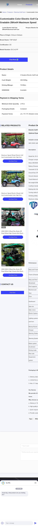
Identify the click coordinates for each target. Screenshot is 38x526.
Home (19, 5)
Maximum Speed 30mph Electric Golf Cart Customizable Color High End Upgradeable (12, 157)
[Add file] (2, 523)
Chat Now (12, 59)
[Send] (35, 523)
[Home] (7, 4)
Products (29, 5)
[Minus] (35, 483)
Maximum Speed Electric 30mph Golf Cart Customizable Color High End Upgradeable (12, 195)
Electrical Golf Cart (19, 12)
